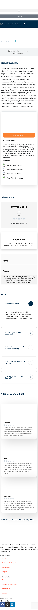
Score (25, 51)
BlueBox (7, 496)
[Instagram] (7, 604)
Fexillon (7, 422)
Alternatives (18, 53)
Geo (5, 458)
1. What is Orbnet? (12, 304)
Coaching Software (14, 24)
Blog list (5, 572)
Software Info (13, 51)
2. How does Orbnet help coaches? (15, 333)
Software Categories (9, 563)
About (4, 558)
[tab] (19, 304)
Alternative (6, 567)
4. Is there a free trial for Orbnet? (15, 362)
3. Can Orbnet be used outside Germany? (14, 347)
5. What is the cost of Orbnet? (14, 377)
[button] (19, 10)
